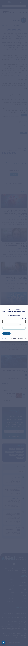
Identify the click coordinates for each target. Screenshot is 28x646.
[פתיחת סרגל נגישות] (3, 642)
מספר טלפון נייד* (22, 318)
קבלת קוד (6, 333)
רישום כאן (4, 338)
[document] (14, 323)
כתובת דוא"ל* (22, 325)
